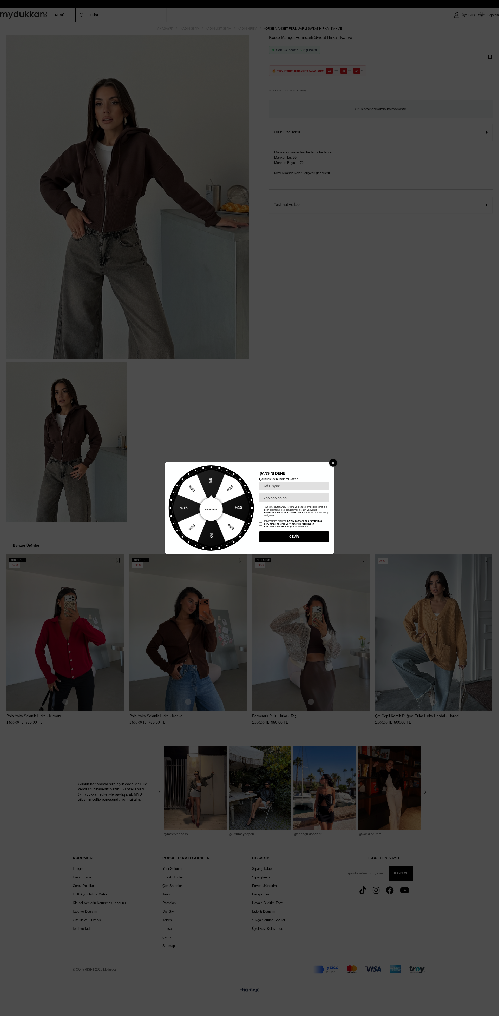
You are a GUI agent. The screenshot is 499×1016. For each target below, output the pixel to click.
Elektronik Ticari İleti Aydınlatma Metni (287, 512)
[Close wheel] (333, 463)
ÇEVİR (294, 536)
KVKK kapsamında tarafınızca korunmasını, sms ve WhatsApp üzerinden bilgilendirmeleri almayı (293, 524)
